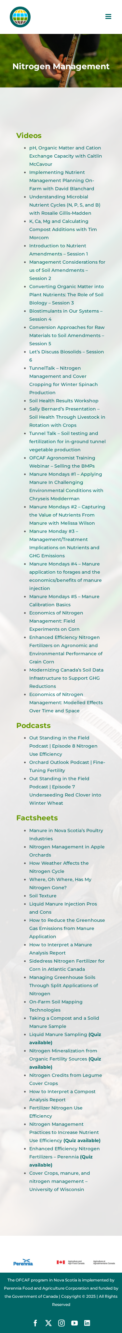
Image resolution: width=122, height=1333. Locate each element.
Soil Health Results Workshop (64, 401)
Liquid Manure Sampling (58, 1034)
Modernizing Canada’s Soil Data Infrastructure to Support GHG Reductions (66, 678)
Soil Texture (43, 896)
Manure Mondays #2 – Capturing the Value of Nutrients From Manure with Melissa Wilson (67, 515)
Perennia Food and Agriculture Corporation (46, 1288)
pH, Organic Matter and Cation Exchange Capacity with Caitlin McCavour (65, 156)
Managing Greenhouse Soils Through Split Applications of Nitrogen (63, 985)
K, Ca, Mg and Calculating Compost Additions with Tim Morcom (63, 229)
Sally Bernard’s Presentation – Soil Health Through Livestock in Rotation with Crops (67, 417)
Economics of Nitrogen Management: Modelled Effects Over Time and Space (66, 702)
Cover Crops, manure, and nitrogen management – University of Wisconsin (59, 1181)
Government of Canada (35, 1296)
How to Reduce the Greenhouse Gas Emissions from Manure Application (67, 928)
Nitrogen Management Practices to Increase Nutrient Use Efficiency (64, 1132)
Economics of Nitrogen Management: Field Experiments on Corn (56, 621)
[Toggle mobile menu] (108, 16)
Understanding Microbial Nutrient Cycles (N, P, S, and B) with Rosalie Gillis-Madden (65, 205)
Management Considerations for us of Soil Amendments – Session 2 (67, 270)
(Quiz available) (82, 1140)
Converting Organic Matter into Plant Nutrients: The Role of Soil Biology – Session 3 (66, 295)
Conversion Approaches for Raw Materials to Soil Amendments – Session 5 (67, 335)
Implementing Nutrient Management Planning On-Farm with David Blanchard (61, 180)
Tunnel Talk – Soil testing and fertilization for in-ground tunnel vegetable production (67, 441)
